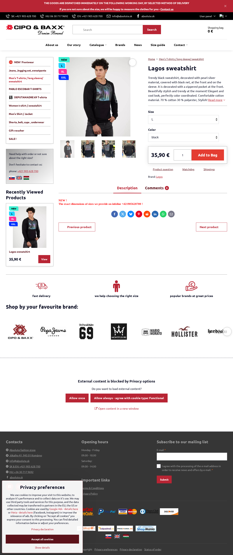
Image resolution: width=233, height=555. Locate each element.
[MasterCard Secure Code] (84, 511)
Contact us (167, 9)
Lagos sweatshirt (19, 251)
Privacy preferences (106, 549)
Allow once (77, 398)
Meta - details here (22, 512)
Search (152, 29)
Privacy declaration (131, 549)
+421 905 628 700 (27, 171)
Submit (164, 479)
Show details (42, 547)
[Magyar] (26, 178)
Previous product (79, 227)
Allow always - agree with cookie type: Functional (129, 398)
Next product (209, 227)
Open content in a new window (118, 408)
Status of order (152, 549)
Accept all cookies (42, 539)
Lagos (159, 176)
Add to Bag (207, 155)
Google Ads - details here (63, 508)
